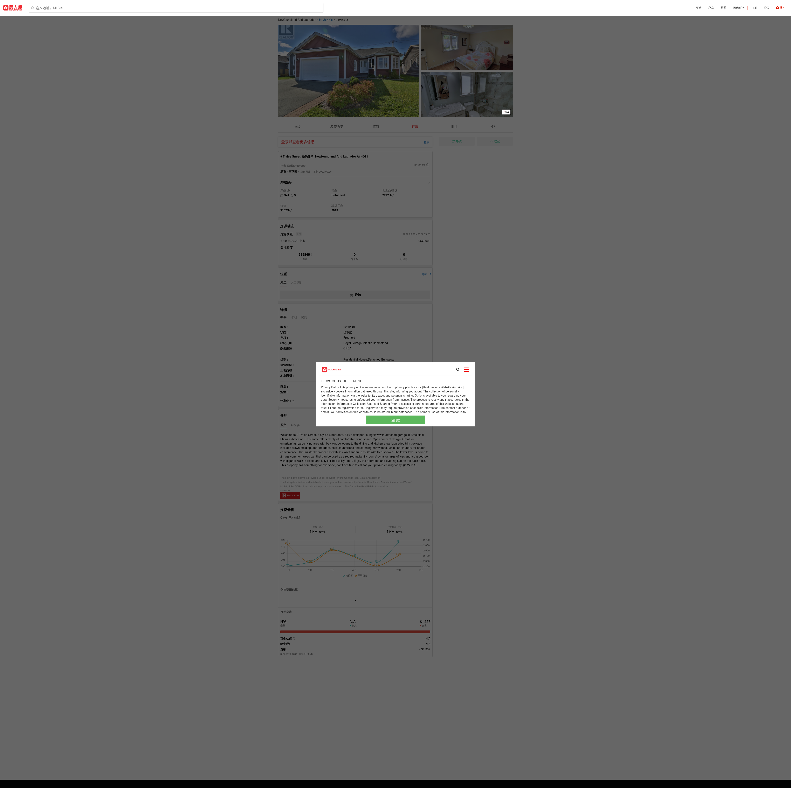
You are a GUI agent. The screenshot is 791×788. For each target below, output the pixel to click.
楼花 (724, 7)
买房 (699, 7)
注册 (754, 7)
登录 (767, 7)
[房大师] (12, 8)
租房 (711, 7)
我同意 (395, 420)
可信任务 (739, 7)
